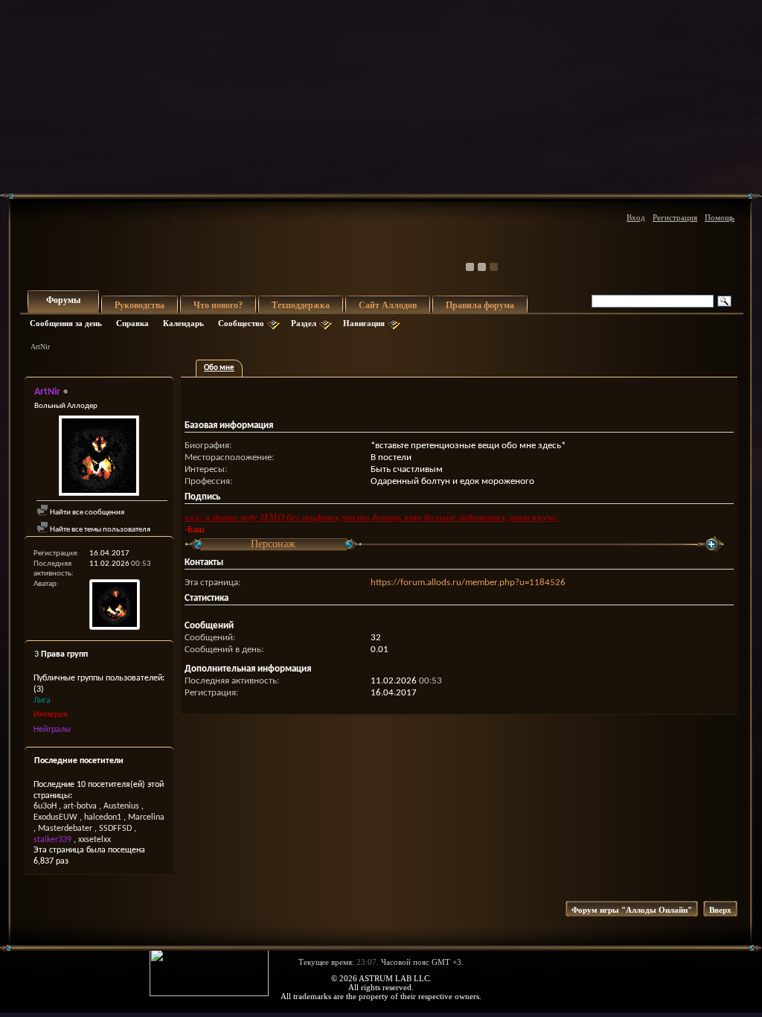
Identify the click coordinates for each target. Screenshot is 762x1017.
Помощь (719, 217)
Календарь (183, 323)
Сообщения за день (66, 323)
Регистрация (675, 217)
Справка (132, 323)
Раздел (303, 323)
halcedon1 (102, 817)
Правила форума (480, 305)
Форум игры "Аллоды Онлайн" (632, 909)
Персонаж (273, 543)
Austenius (121, 806)
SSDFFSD (115, 828)
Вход (636, 217)
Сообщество (241, 323)
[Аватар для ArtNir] (99, 457)
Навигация (364, 323)
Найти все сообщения (86, 512)
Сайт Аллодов (388, 305)
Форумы (63, 300)
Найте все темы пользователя (99, 530)
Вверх (720, 909)
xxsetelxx (94, 839)
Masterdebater (65, 828)
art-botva (80, 806)
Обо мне (219, 368)
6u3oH (45, 806)
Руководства (139, 305)
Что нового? (218, 305)
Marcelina (146, 817)
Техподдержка (301, 305)
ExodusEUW (55, 817)
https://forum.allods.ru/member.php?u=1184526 (468, 582)
